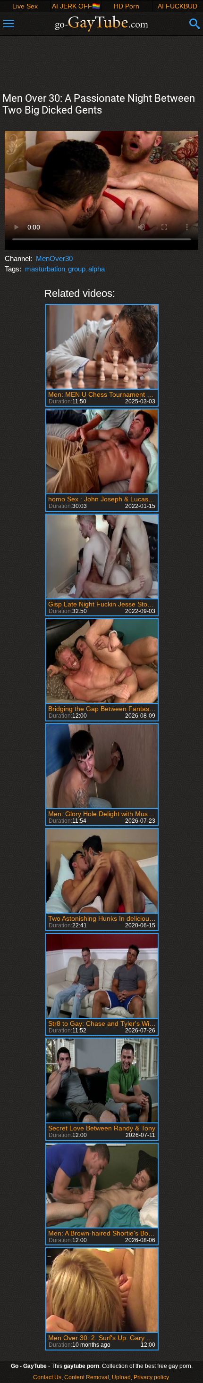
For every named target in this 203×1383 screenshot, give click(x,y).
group (76, 269)
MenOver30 (54, 258)
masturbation (45, 269)
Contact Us (47, 1377)
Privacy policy (151, 1377)
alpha (96, 269)
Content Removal (86, 1377)
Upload (121, 1377)
